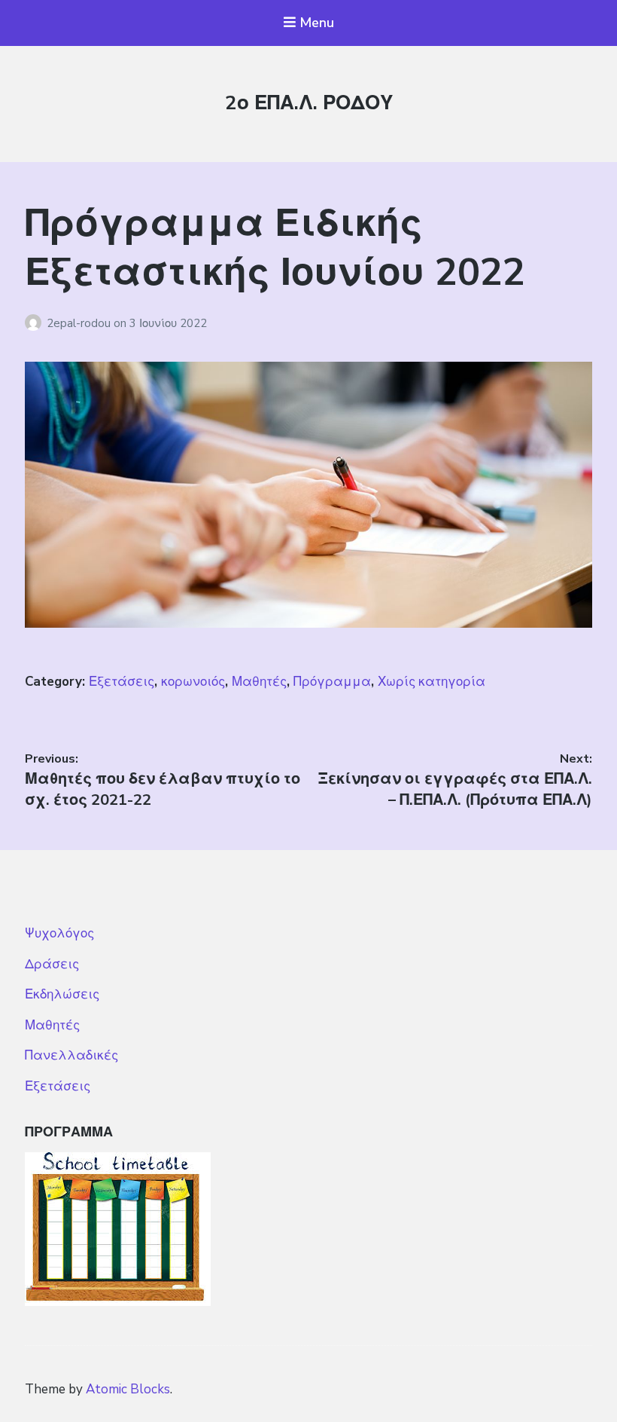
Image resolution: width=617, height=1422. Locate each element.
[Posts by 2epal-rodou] (36, 323)
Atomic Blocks (128, 1389)
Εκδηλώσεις (62, 994)
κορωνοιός (193, 681)
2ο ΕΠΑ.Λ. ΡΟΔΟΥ (309, 103)
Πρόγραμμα (332, 681)
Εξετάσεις (121, 681)
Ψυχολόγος (59, 933)
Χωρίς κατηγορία (431, 681)
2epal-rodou (80, 323)
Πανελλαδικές (71, 1055)
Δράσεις (52, 964)
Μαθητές (259, 681)
